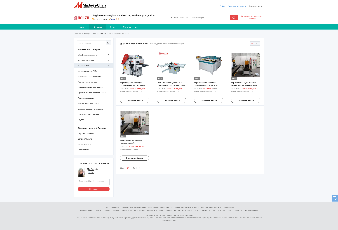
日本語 (124, 210)
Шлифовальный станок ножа (90, 87)
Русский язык (179, 210)
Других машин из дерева (88, 114)
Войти (222, 6)
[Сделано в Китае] (91, 5)
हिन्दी (214, 210)
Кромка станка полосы (87, 82)
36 (134, 168)
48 (139, 168)
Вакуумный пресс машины (89, 76)
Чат (92, 172)
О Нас (112, 27)
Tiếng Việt (239, 210)
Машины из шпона (86, 60)
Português (159, 210)
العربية (196, 210)
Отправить (93, 189)
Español (142, 210)
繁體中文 (116, 210)
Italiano (169, 210)
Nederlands (206, 210)
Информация (229, 207)
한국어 (189, 210)
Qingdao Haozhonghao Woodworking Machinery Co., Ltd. (122, 15)
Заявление (115, 207)
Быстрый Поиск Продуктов (211, 207)
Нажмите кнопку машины (88, 103)
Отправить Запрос (134, 100)
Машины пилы (84, 65)
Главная (81, 27)
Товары (99, 27)
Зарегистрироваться (237, 6)
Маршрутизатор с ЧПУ (87, 71)
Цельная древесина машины (90, 109)
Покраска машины (86, 98)
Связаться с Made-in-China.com (187, 207)
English (98, 210)
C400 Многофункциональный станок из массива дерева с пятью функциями (171, 85)
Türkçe (230, 210)
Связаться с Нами (131, 27)
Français (133, 210)
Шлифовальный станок (88, 55)
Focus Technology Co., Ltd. (166, 215)
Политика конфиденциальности (160, 207)
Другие (81, 119)
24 (128, 168)
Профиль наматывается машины (92, 92)
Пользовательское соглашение (134, 207)
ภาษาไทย (221, 210)
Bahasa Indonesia (251, 210)
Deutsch (150, 210)
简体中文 (107, 210)
